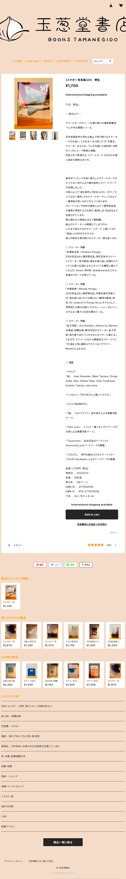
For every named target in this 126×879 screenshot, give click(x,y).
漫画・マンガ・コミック (12, 786)
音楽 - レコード (9, 776)
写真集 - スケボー (11, 726)
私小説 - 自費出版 (11, 716)
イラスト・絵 (7, 796)
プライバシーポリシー (13, 861)
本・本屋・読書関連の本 (13, 756)
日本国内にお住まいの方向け (92, 524)
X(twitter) (32, 61)
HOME (18, 61)
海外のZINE (7, 806)
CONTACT (81, 61)
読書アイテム (8, 826)
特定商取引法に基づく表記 (41, 861)
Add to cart (91, 514)
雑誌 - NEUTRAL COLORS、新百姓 (20, 736)
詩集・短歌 (6, 766)
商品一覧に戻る (63, 842)
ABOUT (47, 61)
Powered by (59, 873)
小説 (3, 816)
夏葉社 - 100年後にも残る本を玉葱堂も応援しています (30, 746)
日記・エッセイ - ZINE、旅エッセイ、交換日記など (26, 706)
